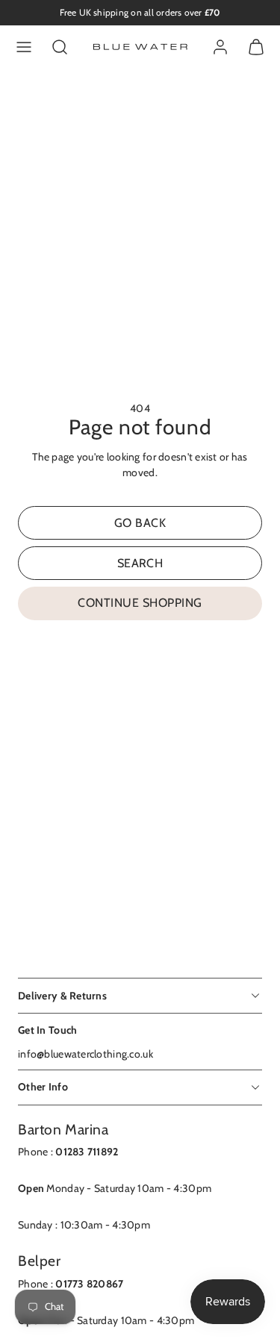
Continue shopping (140, 603)
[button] (24, 47)
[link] (220, 47)
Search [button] (140, 563)
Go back (140, 523)
